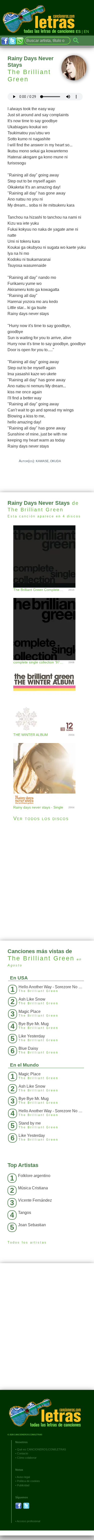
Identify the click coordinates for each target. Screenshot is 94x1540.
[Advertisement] (47, 881)
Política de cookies (28, 1481)
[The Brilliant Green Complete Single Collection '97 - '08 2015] (47, 556)
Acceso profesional (28, 1521)
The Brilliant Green (29, 75)
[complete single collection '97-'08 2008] (47, 624)
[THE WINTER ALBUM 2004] (47, 696)
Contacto (22, 1453)
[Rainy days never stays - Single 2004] (47, 769)
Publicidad (23, 1485)
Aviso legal (23, 1477)
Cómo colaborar (27, 1457)
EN (86, 31)
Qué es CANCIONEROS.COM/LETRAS (41, 1449)
